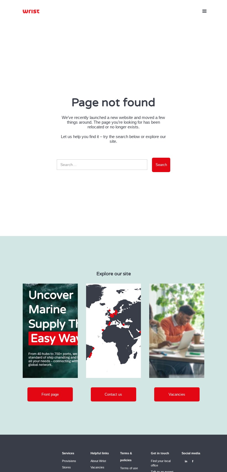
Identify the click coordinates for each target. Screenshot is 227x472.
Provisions (69, 461)
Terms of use (129, 468)
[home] (31, 11)
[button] (204, 11)
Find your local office (161, 463)
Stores (66, 467)
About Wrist (98, 461)
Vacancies (97, 467)
